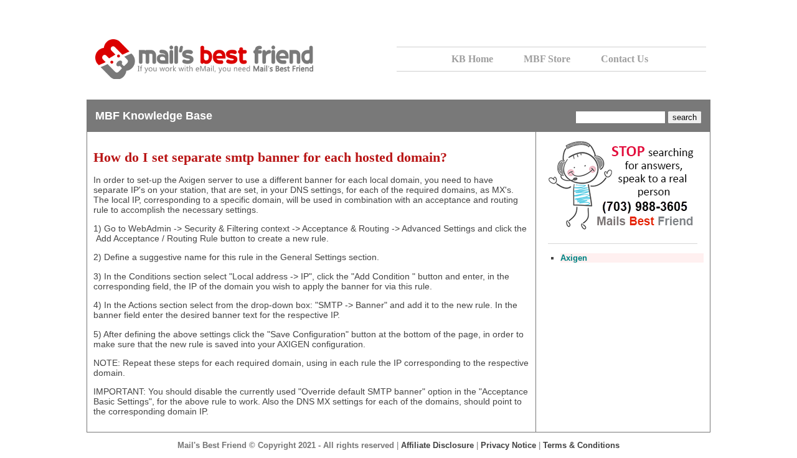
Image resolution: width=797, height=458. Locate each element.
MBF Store (547, 59)
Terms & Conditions (581, 445)
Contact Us (624, 59)
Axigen (573, 258)
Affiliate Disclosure (437, 445)
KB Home (472, 59)
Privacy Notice (508, 445)
